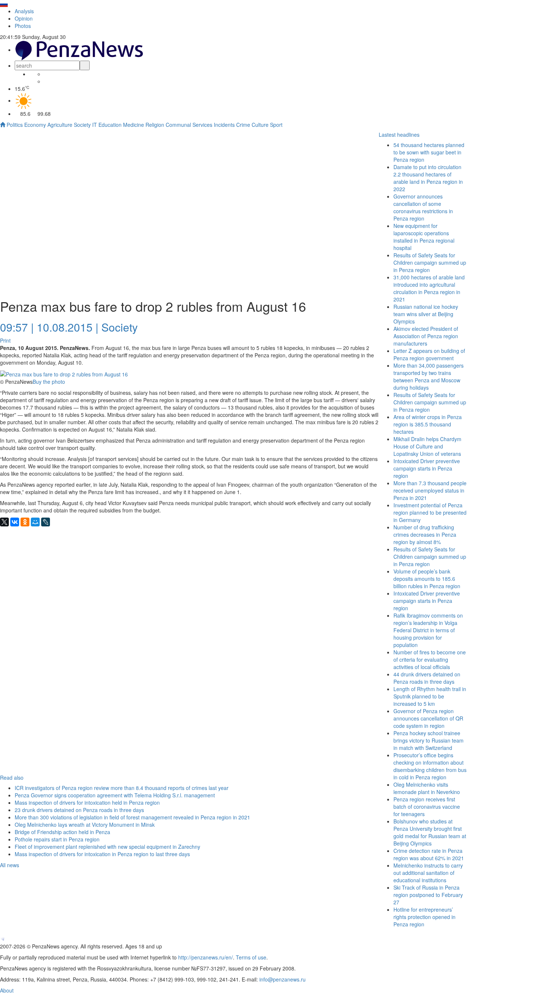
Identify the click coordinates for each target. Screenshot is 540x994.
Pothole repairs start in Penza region (57, 839)
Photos (23, 25)
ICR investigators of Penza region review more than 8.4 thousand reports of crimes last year (121, 787)
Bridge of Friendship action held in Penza (62, 832)
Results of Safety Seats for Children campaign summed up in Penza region (429, 402)
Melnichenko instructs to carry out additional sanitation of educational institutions (428, 873)
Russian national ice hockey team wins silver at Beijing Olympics (425, 314)
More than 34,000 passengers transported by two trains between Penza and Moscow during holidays (428, 376)
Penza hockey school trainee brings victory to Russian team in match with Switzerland (428, 740)
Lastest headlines (399, 134)
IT (94, 124)
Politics (15, 124)
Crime (243, 124)
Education (110, 124)
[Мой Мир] (35, 522)
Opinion (24, 18)
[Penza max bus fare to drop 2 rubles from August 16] (64, 373)
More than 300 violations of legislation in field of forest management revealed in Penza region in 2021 (132, 817)
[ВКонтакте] (14, 522)
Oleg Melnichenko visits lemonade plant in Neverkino (426, 788)
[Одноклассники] (25, 522)
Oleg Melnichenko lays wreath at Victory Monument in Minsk (85, 824)
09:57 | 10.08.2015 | (49, 327)
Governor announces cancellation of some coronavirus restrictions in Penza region (423, 207)
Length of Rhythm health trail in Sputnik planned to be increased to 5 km (429, 696)
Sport (276, 124)
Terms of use (251, 957)
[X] (4, 522)
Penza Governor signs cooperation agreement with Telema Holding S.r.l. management (115, 795)
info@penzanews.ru (282, 979)
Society (82, 124)
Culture (260, 124)
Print (5, 340)
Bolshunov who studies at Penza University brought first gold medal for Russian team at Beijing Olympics (429, 832)
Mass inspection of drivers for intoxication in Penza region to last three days (102, 854)
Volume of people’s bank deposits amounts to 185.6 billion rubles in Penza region (426, 579)
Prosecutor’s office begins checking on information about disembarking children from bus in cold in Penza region (430, 766)
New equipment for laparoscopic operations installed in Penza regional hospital (423, 236)
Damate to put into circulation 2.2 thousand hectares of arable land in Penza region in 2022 (428, 178)
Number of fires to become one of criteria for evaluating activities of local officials (429, 659)
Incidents (224, 124)
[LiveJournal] (45, 522)
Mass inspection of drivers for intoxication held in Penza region (87, 802)
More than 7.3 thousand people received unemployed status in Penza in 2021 (430, 490)
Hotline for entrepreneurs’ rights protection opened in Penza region (424, 917)
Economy (35, 124)
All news (9, 865)
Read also (12, 777)
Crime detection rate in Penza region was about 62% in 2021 (428, 854)
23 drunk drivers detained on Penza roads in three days (79, 810)
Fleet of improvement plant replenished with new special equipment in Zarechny (107, 846)
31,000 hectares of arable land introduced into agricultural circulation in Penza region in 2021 (429, 288)
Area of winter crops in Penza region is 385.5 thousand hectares (427, 424)
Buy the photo (49, 381)
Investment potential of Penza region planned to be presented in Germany (430, 512)
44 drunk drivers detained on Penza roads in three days (426, 678)
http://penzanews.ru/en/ (205, 957)
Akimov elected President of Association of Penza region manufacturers (425, 336)
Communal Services (189, 124)
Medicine (133, 124)
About (7, 990)
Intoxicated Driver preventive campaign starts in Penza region (426, 468)
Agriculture (59, 124)
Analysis (24, 11)
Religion (154, 124)
